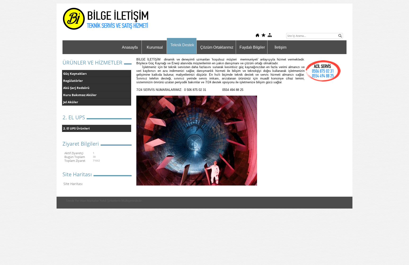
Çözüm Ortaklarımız (216, 47)
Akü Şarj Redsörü (76, 88)
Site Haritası (73, 183)
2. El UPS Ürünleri (76, 128)
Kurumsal (155, 47)
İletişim (280, 47)
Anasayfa (130, 47)
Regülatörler (73, 81)
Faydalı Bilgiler (252, 47)
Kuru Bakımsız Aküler (80, 95)
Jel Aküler (70, 102)
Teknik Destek (182, 45)
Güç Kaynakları (75, 73)
